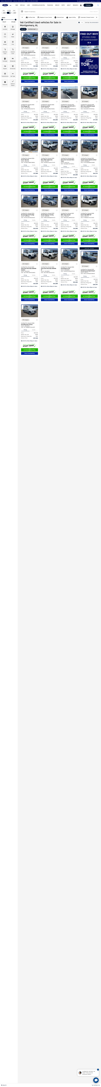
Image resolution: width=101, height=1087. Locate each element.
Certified (9, 10)
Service (57, 5)
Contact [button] (88, 5)
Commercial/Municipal (38, 5)
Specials (22, 5)
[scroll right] (96, 17)
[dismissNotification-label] (98, 1070)
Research (75, 5)
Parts (63, 5)
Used (28, 5)
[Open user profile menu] (81, 5)
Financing (50, 5)
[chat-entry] (96, 1080)
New (16, 5)
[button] (98, 5)
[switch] (3, 12)
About (69, 5)
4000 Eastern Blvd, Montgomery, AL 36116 (89, 1)
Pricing (25, 57)
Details (33, 57)
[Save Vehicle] (37, 48)
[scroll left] (22, 17)
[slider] (2, 19)
